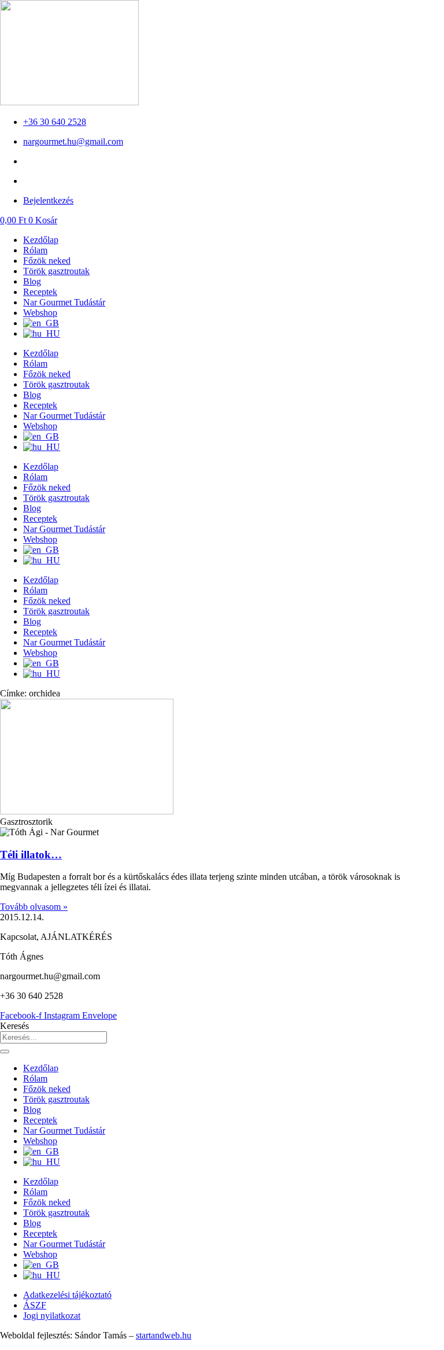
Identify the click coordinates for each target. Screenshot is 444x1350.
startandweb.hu (163, 1335)
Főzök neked (47, 260)
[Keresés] (4, 1051)
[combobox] (53, 1037)
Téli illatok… (31, 855)
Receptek (40, 292)
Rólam (35, 250)
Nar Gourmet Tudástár (64, 302)
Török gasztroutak (56, 271)
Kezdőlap (40, 240)
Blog (32, 281)
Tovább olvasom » (34, 907)
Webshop (40, 313)
